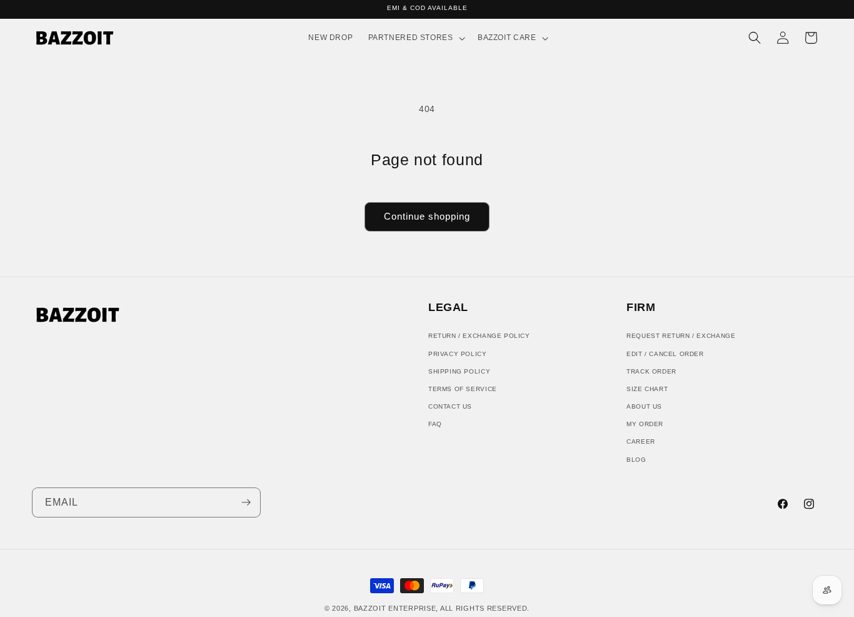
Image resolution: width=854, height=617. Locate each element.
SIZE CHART (647, 388)
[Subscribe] (246, 502)
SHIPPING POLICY (459, 370)
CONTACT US (450, 406)
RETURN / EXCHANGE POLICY (479, 335)
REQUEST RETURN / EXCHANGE (680, 335)
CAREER (640, 441)
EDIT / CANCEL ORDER (665, 353)
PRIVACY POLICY (457, 353)
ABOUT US (644, 406)
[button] (415, 38)
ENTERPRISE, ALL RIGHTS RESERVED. (459, 608)
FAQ (435, 424)
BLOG (636, 459)
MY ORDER (644, 424)
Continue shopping (427, 216)
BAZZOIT (370, 608)
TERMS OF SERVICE (462, 388)
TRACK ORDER (651, 370)
